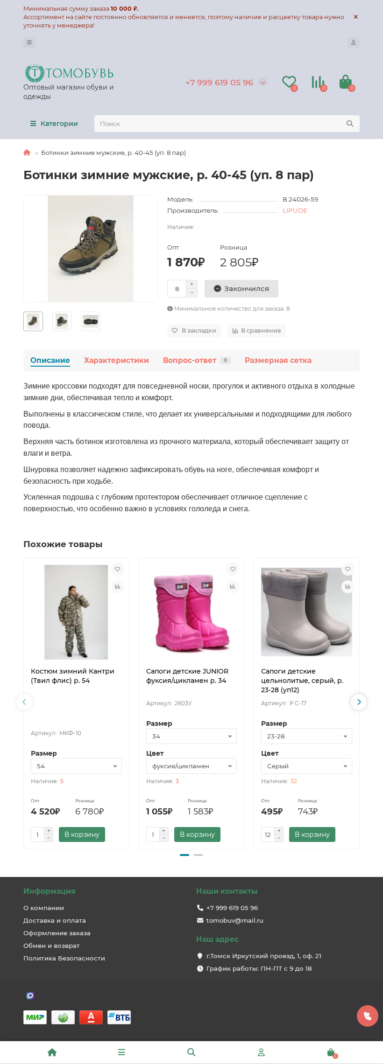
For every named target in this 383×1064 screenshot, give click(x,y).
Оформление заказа (57, 933)
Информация (49, 891)
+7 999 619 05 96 (219, 82)
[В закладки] (117, 569)
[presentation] (24, 702)
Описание (50, 360)
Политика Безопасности (64, 958)
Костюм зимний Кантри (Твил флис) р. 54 (72, 676)
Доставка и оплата (54, 920)
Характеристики (116, 360)
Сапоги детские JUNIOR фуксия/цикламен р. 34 (187, 676)
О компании (43, 907)
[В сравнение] (117, 586)
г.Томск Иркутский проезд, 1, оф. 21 (263, 956)
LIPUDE (295, 210)
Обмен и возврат (51, 945)
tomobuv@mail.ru (234, 920)
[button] (184, 855)
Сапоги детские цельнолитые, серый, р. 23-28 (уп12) (302, 680)
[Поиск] (349, 124)
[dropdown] (29, 42)
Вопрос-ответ (195, 360)
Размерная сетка (278, 360)
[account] (354, 42)
